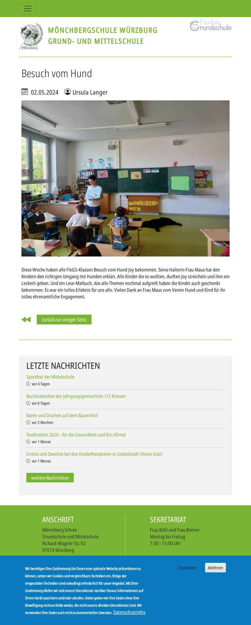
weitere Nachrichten (50, 477)
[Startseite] (33, 35)
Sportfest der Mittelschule (50, 376)
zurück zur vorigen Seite (64, 319)
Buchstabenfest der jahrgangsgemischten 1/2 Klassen (76, 396)
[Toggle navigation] (27, 8)
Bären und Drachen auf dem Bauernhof (62, 415)
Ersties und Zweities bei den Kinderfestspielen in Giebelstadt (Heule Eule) (94, 454)
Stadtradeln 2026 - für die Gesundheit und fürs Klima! (76, 434)
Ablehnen (215, 568)
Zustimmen (187, 568)
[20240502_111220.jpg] (125, 177)
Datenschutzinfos (129, 612)
